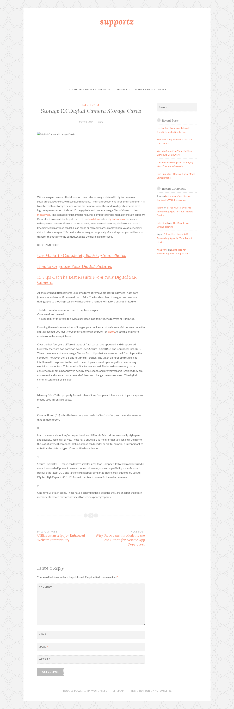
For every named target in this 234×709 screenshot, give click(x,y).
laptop (111, 331)
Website (44, 659)
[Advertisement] (117, 57)
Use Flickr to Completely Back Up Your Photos (81, 255)
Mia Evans (162, 249)
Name (43, 634)
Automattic (163, 690)
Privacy (122, 89)
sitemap (118, 690)
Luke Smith (163, 222)
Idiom (160, 207)
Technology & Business (149, 89)
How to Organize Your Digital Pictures (74, 266)
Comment (46, 587)
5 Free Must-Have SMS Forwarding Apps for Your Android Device (175, 211)
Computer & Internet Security (89, 89)
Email (43, 646)
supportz (117, 21)
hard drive (94, 218)
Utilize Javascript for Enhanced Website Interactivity (61, 536)
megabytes (43, 214)
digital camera (116, 218)
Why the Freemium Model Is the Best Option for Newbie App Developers (120, 538)
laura (100, 121)
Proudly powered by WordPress (84, 690)
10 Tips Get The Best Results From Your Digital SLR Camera (87, 279)
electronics (91, 105)
